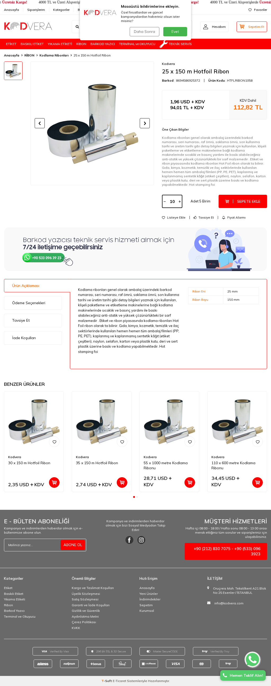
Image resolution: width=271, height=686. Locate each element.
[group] (92, 123)
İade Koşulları (24, 337)
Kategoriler (61, 10)
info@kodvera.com (228, 603)
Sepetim (146, 605)
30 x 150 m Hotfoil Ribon (29, 463)
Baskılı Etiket (13, 594)
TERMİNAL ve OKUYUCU (137, 44)
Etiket (8, 588)
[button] (40, 123)
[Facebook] (129, 540)
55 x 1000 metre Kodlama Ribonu (166, 465)
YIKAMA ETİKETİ (60, 44)
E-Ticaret (119, 681)
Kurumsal (146, 611)
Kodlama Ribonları (54, 55)
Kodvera (168, 64)
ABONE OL (73, 544)
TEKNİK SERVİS (180, 44)
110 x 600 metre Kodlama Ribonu (233, 465)
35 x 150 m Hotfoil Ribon (97, 463)
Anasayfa (11, 10)
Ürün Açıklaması (25, 285)
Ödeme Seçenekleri (28, 302)
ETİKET (11, 44)
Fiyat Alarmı (236, 217)
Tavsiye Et (206, 217)
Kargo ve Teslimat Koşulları (93, 588)
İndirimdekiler (149, 599)
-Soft (107, 681)
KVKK (76, 628)
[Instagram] (141, 540)
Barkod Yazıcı (14, 611)
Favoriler (260, 10)
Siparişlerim (36, 10)
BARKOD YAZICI (103, 44)
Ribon (8, 605)
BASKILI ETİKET (32, 44)
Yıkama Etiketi (14, 599)
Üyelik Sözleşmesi (86, 594)
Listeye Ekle (176, 217)
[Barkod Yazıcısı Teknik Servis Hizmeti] (135, 249)
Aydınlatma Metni (85, 616)
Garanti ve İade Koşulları (91, 605)
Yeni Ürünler (148, 594)
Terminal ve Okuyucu (19, 616)
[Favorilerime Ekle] (54, 441)
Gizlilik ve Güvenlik (86, 611)
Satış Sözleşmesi (85, 599)
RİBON (81, 44)
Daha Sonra (144, 31)
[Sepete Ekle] (54, 482)
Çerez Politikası (84, 622)
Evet (175, 31)
